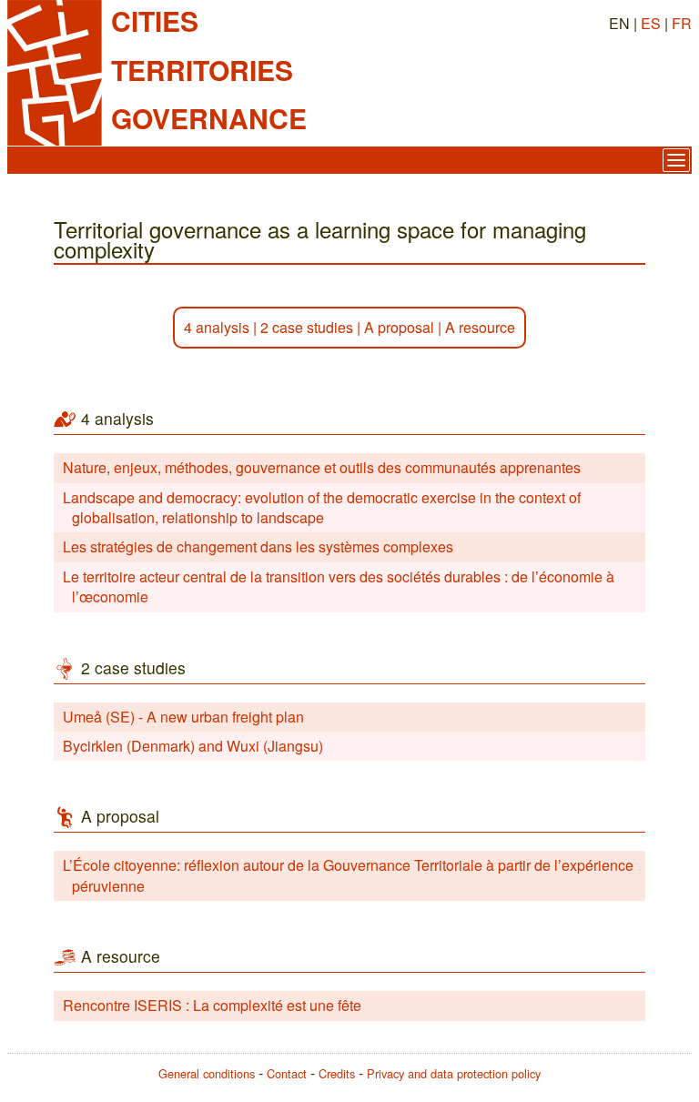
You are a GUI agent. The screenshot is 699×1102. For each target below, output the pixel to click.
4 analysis (216, 327)
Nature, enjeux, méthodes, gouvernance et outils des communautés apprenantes (322, 467)
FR (682, 23)
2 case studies (306, 327)
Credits (337, 1073)
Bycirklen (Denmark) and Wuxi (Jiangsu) (193, 745)
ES (651, 23)
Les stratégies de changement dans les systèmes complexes (258, 546)
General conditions (206, 1073)
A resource (480, 327)
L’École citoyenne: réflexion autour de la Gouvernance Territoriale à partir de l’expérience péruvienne (348, 874)
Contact (287, 1073)
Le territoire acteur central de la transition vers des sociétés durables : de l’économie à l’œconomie (338, 586)
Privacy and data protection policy (454, 1073)
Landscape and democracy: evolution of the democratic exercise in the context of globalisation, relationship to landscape (322, 507)
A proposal (399, 327)
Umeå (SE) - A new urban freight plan (183, 716)
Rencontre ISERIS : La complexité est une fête (212, 1005)
